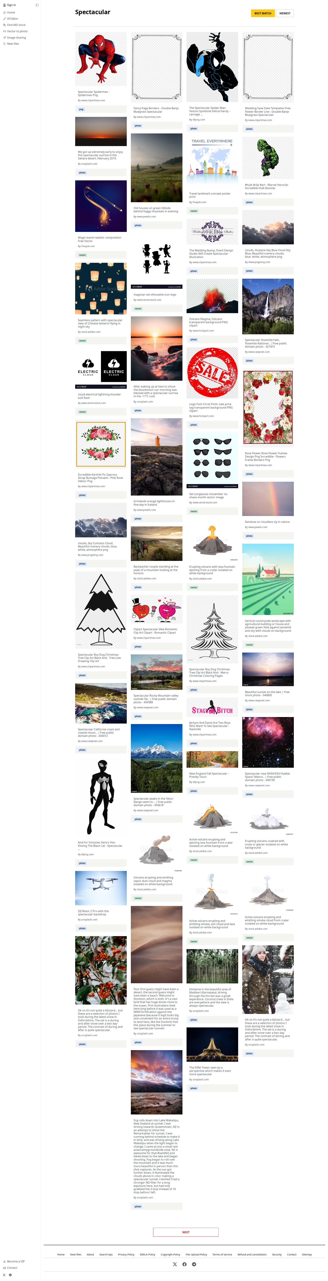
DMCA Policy (147, 1254)
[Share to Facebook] (117, 82)
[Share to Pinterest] (123, 82)
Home (61, 1254)
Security (277, 1254)
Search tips (106, 1254)
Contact (291, 1254)
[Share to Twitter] (111, 82)
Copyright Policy (170, 1254)
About (90, 1254)
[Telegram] (10, 1275)
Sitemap (307, 1254)
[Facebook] (184, 1265)
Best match (263, 13)
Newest (284, 13)
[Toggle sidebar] (37, 5)
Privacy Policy (126, 1254)
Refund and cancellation (252, 1254)
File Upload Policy (196, 1254)
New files (75, 1254)
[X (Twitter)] (4, 1275)
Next (185, 1232)
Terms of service (222, 1254)
